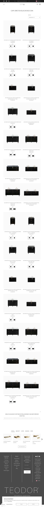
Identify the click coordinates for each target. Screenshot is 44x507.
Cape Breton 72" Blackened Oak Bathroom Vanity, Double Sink (12, 203)
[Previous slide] (15, 1)
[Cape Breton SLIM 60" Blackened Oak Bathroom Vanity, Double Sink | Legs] (29, 348)
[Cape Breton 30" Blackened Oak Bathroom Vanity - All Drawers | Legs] (29, 46)
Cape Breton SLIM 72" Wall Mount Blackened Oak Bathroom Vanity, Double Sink (31, 396)
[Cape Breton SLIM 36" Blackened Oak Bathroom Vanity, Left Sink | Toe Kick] (14, 266)
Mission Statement (17, 461)
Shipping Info (6, 462)
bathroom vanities (10, 419)
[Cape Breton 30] (31, 29)
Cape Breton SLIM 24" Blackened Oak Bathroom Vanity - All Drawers (13, 232)
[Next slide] (29, 1)
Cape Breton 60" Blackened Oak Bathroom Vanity (12, 149)
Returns (6, 463)
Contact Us (6, 467)
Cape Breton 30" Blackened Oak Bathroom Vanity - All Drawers (31, 41)
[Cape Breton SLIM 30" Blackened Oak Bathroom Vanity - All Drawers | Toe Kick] (33, 237)
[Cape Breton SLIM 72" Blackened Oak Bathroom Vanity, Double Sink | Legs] (10, 401)
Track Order (6, 465)
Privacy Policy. (10, 501)
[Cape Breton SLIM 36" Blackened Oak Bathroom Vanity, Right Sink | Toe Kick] (33, 266)
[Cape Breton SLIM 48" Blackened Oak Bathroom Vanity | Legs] (10, 319)
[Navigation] (4, 4)
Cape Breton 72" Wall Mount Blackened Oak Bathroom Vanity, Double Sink (31, 203)
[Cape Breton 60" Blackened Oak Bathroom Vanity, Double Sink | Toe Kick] (33, 155)
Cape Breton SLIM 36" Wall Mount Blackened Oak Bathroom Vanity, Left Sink (12, 290)
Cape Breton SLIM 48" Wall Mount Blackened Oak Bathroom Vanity (31, 314)
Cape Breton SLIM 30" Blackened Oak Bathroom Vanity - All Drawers (31, 232)
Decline (33, 504)
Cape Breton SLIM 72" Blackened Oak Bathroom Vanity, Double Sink (13, 396)
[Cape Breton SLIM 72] (12, 385)
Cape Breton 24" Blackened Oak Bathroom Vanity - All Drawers (12, 41)
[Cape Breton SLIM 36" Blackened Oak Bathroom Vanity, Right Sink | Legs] (29, 266)
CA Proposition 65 (17, 466)
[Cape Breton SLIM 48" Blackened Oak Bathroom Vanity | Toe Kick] (14, 319)
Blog (17, 468)
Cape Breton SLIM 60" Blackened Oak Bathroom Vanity (13, 343)
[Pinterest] (6, 1)
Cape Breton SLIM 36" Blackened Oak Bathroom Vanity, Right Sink (31, 261)
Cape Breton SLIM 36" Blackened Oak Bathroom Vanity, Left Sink (13, 261)
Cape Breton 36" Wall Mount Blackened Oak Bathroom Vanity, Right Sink (31, 98)
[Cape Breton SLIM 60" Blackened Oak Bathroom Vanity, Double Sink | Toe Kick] (33, 348)
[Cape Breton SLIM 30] (31, 221)
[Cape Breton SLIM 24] (12, 221)
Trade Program (6, 470)
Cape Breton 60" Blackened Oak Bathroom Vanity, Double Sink (31, 150)
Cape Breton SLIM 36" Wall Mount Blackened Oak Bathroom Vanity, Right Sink (31, 290)
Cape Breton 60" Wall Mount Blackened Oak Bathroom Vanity (12, 179)
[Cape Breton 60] (12, 139)
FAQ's (6, 468)
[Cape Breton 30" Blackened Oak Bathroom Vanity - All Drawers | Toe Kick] (33, 46)
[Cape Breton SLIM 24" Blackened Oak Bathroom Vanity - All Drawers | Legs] (10, 237)
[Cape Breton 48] (12, 111)
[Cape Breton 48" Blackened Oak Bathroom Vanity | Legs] (10, 127)
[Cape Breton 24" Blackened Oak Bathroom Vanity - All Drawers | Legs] (10, 46)
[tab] (13, 431)
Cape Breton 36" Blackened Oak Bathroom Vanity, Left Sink (12, 69)
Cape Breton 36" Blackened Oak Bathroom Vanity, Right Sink (31, 69)
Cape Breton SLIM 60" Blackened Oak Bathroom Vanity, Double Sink (31, 343)
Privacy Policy (16, 458)
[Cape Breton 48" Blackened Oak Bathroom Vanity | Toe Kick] (14, 127)
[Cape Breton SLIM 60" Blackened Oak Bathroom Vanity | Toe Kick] (14, 348)
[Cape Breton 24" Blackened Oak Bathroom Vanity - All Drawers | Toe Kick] (14, 46)
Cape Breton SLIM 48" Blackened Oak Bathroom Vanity (13, 314)
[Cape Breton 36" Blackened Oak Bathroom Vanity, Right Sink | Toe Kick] (33, 75)
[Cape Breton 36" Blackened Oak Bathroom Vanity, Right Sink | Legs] (29, 75)
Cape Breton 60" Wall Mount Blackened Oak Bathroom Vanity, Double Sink (31, 179)
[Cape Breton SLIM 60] (12, 332)
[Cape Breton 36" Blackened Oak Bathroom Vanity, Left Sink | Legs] (10, 75)
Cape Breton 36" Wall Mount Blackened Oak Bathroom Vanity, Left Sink (12, 98)
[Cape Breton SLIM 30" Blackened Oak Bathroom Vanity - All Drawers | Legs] (29, 237)
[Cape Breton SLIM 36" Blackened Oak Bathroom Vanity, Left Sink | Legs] (10, 266)
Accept (21, 504)
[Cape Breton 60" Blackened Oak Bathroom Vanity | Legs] (10, 154)
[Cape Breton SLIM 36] (12, 250)
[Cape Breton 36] (12, 58)
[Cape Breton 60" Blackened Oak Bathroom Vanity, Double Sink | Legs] (29, 155)
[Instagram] (4, 1)
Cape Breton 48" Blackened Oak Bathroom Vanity (12, 122)
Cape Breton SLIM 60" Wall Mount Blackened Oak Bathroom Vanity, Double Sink (31, 372)
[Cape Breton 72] (12, 192)
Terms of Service (17, 463)
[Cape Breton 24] (12, 29)
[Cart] (40, 4)
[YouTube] (9, 1)
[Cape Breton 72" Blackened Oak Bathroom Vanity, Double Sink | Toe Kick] (14, 209)
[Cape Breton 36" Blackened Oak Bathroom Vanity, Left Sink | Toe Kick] (14, 75)
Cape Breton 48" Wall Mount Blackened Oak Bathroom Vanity (31, 123)
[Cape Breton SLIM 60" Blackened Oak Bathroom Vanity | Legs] (10, 348)
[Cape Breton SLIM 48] (12, 303)
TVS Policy (6, 460)
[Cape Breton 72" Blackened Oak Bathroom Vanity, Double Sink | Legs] (10, 209)
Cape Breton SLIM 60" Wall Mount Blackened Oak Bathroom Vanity (12, 372)
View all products (22, 446)
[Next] (42, 439)
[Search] (37, 4)
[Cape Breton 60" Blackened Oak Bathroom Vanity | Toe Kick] (14, 154)
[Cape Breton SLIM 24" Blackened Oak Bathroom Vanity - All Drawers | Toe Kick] (14, 237)
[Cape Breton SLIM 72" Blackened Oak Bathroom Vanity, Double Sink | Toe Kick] (14, 401)
